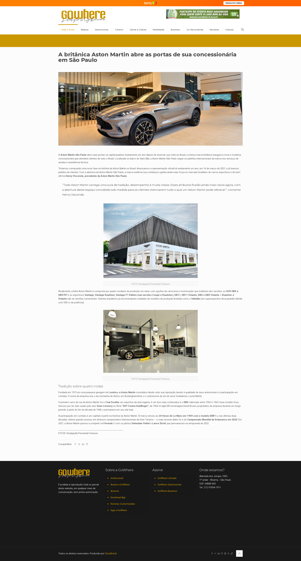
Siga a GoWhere (119, 510)
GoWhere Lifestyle (167, 478)
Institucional (117, 478)
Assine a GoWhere (120, 484)
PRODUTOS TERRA (234, 3)
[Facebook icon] (212, 553)
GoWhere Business (167, 491)
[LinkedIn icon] (218, 553)
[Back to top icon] (239, 553)
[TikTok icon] (232, 553)
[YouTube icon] (215, 553)
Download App (118, 497)
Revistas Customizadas (123, 503)
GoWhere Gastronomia (169, 484)
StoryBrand (110, 553)
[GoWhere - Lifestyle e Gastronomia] (83, 15)
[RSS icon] (228, 553)
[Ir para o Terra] (150, 3)
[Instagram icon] (222, 553)
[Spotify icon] (225, 553)
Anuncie (115, 491)
